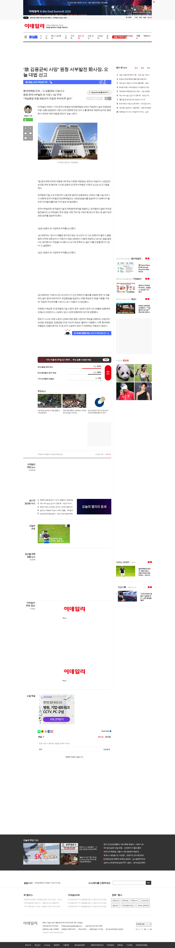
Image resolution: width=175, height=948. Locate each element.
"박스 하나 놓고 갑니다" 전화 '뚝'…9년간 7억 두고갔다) (57, 503)
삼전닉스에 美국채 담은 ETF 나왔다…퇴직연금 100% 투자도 (126, 863)
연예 (148, 68)
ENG (130, 17)
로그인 (150, 17)
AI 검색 (32, 37)
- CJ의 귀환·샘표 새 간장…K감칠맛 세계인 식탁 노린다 (41, 906)
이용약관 (66, 945)
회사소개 (28, 945)
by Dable (32, 560)
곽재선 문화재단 (143, 905)
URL (30, 138)
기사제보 (129, 945)
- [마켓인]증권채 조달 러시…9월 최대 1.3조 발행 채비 (41, 903)
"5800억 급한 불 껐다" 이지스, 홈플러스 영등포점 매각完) (58, 500)
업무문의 (56, 945)
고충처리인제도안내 (96, 945)
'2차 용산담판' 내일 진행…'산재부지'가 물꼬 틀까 (121, 848)
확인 (148, 883)
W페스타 (134, 900)
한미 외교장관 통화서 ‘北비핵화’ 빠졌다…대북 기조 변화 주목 (126, 844)
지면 (140, 17)
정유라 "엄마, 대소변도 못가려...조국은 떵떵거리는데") (57, 507)
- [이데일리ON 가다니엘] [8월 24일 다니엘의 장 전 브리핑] (86, 903)
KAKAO (25, 138)
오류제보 (120, 945)
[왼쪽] (66, 525)
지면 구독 (108, 454)
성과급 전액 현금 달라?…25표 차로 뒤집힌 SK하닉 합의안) (59, 514)
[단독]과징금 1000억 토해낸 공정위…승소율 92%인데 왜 (124, 859)
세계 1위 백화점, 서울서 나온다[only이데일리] (120, 852)
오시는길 (47, 945)
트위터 (30, 128)
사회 (46, 37)
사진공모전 (145, 900)
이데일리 (46, 26)
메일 (25, 133)
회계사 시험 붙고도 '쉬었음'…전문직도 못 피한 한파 (123, 855)
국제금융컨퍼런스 (128, 905)
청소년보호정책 (80, 945)
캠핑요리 (115, 905)
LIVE (25, 17)
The (147, 36)
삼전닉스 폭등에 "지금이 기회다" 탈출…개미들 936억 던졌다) (59, 510)
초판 (144, 17)
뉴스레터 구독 (99, 454)
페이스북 (25, 128)
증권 (142, 68)
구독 (136, 17)
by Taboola (32, 470)
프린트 (30, 133)
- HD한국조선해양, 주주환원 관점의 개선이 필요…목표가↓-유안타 (43, 899)
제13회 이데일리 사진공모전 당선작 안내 (49, 883)
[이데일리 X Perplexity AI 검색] (67, 82)
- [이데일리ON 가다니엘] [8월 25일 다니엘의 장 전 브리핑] (86, 899)
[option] (68, 18)
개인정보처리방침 (141, 945)
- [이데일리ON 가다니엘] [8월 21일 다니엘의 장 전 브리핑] (86, 906)
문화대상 (115, 900)
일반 (107, 37)
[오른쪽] (68, 525)
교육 (66, 37)
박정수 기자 (28, 116)
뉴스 (136, 68)
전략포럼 (125, 900)
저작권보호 (110, 945)
